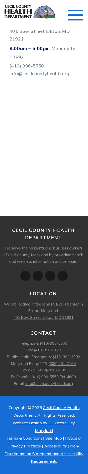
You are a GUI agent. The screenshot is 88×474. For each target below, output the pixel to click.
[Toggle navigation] (75, 15)
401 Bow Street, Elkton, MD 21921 (43, 317)
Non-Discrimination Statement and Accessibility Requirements (44, 453)
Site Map (53, 438)
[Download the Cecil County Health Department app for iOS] (25, 276)
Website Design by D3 (33, 422)
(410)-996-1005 (52, 370)
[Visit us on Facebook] (63, 276)
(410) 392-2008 (66, 356)
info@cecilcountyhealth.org (39, 73)
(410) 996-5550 (26, 66)
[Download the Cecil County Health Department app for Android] (38, 276)
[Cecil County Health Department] (37, 11)
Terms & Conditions (24, 438)
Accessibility (55, 446)
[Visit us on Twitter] (50, 276)
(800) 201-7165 (62, 363)
